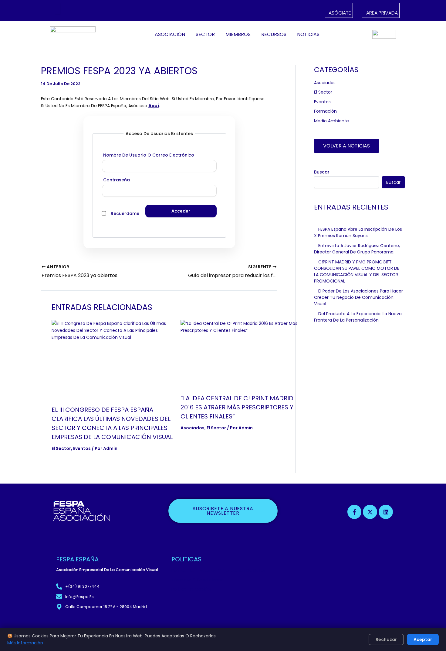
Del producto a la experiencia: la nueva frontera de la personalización (358, 317)
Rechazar (386, 639)
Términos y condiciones (197, 580)
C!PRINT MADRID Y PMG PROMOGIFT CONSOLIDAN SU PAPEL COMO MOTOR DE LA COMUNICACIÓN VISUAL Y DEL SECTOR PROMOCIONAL (356, 271)
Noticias (308, 34)
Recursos (273, 34)
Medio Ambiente (331, 121)
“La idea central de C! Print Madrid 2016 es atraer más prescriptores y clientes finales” (237, 407)
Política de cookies (191, 589)
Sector (205, 34)
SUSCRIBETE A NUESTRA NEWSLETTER (223, 511)
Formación (325, 111)
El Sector (61, 448)
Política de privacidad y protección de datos (218, 570)
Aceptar (423, 639)
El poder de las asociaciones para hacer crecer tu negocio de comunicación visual (358, 297)
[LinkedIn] (91, 11)
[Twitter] (83, 11)
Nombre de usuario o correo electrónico (148, 155)
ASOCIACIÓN (170, 34)
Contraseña (116, 180)
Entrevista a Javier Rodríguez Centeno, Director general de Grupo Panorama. (357, 249)
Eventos (82, 448)
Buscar (321, 172)
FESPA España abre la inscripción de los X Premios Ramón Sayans (358, 232)
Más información (25, 643)
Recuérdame (125, 213)
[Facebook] (75, 11)
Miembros (238, 34)
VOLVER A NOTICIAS (346, 145)
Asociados (192, 428)
